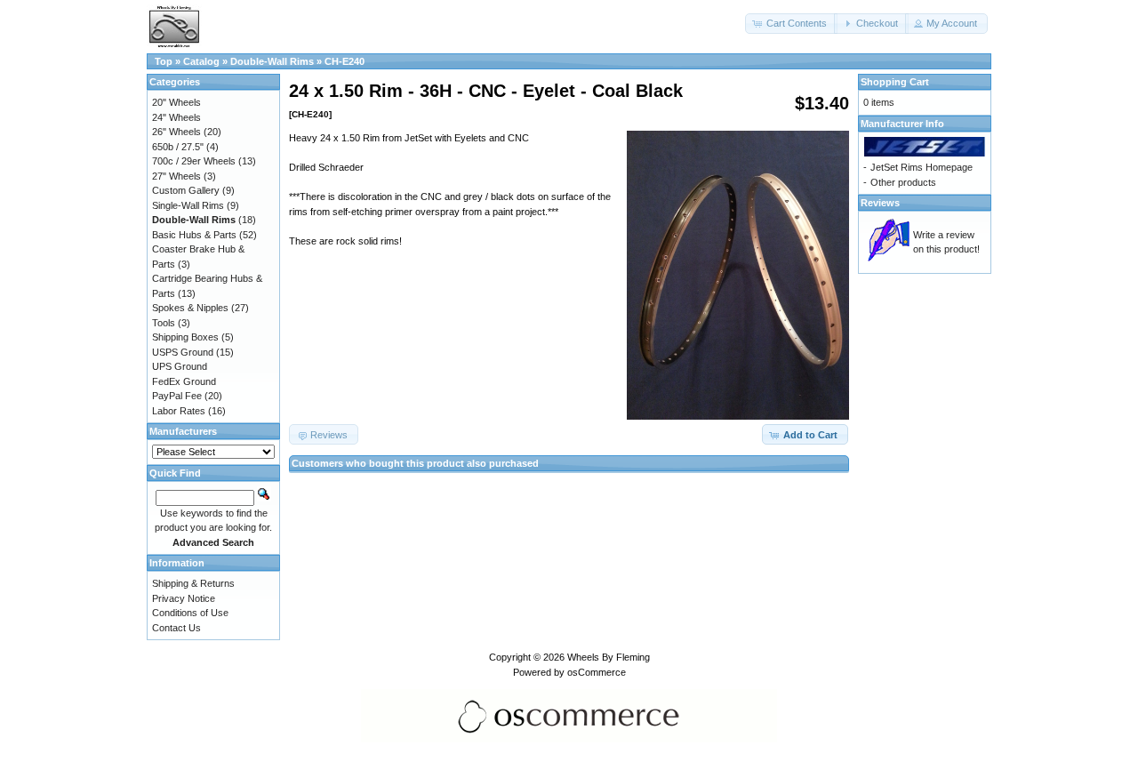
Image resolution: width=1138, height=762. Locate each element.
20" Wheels (176, 102)
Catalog (201, 61)
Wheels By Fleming (608, 657)
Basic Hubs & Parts (194, 234)
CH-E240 (345, 61)
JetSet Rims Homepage (921, 167)
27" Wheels (176, 176)
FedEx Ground (184, 381)
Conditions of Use (190, 612)
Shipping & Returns (193, 583)
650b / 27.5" (178, 146)
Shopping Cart (895, 81)
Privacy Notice (183, 598)
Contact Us (176, 627)
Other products (903, 182)
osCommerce (596, 672)
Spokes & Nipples (190, 307)
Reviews (880, 202)
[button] (791, 23)
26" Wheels (176, 131)
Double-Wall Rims (272, 61)
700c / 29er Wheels (194, 161)
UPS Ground (179, 366)
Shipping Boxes (185, 337)
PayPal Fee (177, 395)
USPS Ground (182, 352)
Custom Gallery (186, 190)
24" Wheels (176, 117)
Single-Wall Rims (188, 205)
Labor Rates (178, 410)
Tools (163, 322)
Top (163, 61)
